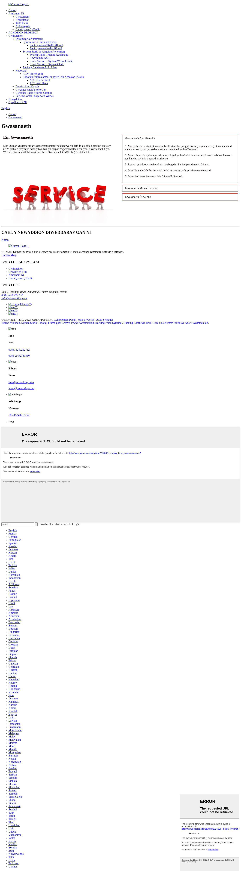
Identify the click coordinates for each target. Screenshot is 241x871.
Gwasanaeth (22, 16)
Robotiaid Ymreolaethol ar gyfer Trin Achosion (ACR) (53, 76)
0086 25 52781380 (19, 355)
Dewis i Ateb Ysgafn (27, 86)
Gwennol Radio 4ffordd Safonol (34, 92)
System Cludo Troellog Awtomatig (49, 54)
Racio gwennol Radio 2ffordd (46, 45)
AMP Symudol (104, 319)
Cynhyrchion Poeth (65, 319)
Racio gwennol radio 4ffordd (46, 48)
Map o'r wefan (86, 319)
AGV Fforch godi (33, 73)
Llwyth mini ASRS (40, 57)
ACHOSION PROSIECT (23, 32)
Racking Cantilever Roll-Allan (40, 67)
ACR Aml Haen (39, 83)
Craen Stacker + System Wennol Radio (51, 61)
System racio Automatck (29, 38)
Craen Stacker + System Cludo (47, 64)
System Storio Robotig (34, 322)
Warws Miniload (10, 322)
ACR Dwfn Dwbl (40, 80)
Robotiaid (21, 70)
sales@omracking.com (14, 298)
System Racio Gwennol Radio (39, 42)
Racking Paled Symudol (108, 322)
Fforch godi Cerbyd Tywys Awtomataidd (71, 322)
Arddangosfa (23, 26)
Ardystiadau (22, 19)
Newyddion (15, 99)
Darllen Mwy (8, 255)
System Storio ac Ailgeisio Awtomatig (44, 51)
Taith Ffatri (22, 22)
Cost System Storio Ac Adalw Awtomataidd (183, 322)
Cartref (12, 10)
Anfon (5, 239)
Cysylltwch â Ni (17, 102)
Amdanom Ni (16, 13)
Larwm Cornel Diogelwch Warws (34, 95)
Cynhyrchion (15, 35)
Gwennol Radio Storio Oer (31, 89)
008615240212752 (12, 295)
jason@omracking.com (21, 388)
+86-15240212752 (18, 414)
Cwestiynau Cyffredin (28, 29)
